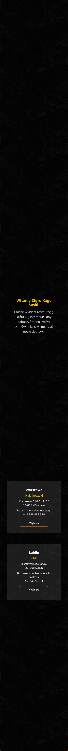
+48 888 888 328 (34, 514)
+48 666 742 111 (34, 581)
